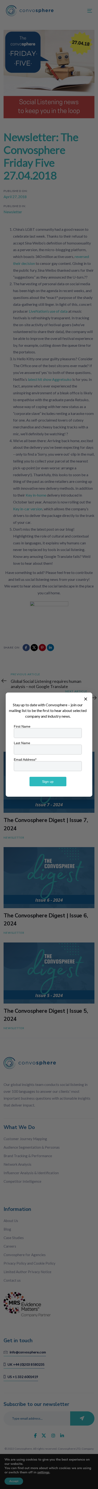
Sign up (48, 781)
